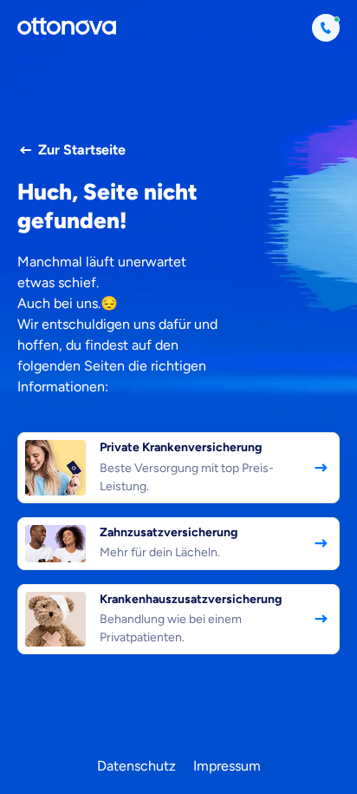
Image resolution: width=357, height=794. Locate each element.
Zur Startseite (82, 149)
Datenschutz (136, 766)
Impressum (227, 766)
